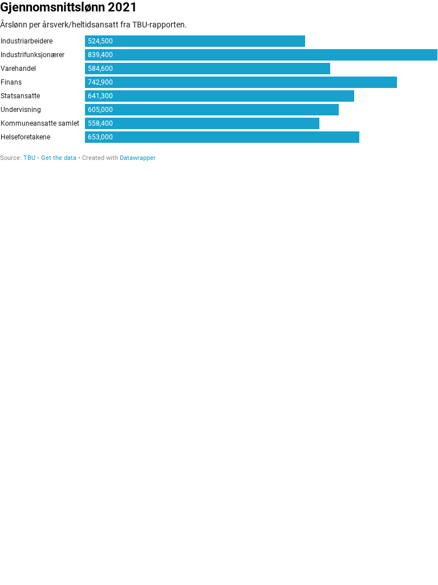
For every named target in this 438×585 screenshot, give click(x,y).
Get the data (58, 158)
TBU (29, 158)
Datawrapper (138, 158)
